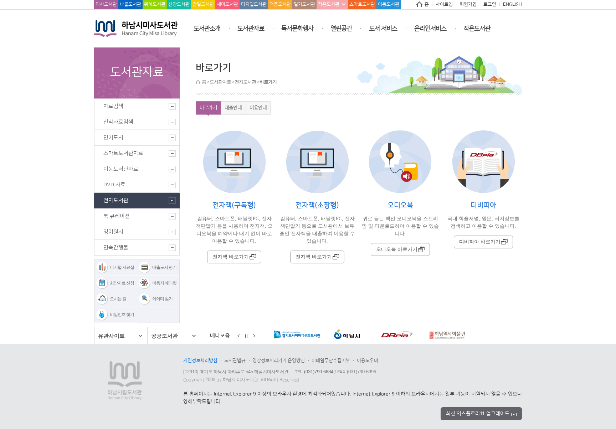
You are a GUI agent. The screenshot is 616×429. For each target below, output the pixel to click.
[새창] (294, 336)
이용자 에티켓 (164, 283)
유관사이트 (111, 336)
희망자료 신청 (122, 283)
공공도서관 (164, 336)
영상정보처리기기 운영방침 (278, 360)
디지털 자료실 (122, 267)
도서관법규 (235, 360)
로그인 (489, 4)
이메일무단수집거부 (331, 360)
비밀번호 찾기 (122, 314)
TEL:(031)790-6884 (314, 371)
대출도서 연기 (164, 267)
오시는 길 (118, 298)
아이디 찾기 (162, 298)
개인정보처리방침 (200, 360)
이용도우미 (367, 360)
